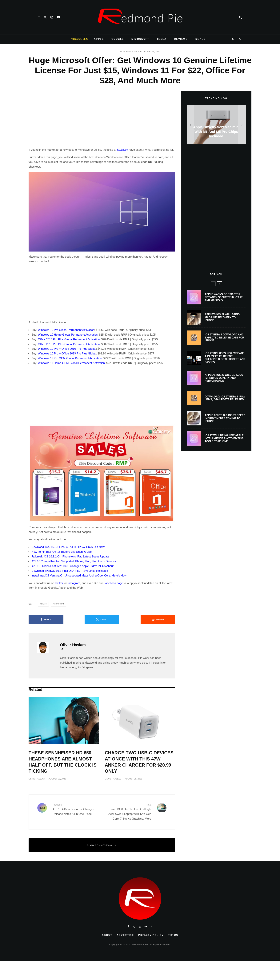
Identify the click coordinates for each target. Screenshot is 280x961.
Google (117, 39)
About (107, 935)
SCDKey (122, 149)
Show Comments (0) (100, 845)
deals (44, 604)
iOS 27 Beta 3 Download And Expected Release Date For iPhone (224, 337)
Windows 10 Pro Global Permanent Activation (66, 329)
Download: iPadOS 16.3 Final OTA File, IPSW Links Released (69, 570)
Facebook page (113, 583)
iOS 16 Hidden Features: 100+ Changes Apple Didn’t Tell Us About (72, 566)
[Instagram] (52, 17)
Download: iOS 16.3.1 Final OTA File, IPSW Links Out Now (68, 547)
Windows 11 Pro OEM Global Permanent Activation (70, 358)
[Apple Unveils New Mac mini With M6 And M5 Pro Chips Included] (216, 124)
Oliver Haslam (128, 51)
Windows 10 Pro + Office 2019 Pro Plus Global (67, 353)
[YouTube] (58, 17)
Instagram (74, 583)
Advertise (125, 935)
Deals (200, 39)
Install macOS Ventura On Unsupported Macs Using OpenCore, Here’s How (78, 575)
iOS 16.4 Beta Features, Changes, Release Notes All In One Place (74, 809)
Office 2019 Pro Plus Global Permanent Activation (69, 344)
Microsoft (140, 39)
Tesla (161, 39)
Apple (99, 39)
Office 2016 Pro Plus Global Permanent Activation (69, 339)
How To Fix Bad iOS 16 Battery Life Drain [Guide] (61, 551)
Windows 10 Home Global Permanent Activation (68, 334)
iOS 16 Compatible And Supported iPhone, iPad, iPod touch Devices (73, 561)
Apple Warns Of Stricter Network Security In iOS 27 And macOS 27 (223, 297)
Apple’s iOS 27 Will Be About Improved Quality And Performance (225, 377)
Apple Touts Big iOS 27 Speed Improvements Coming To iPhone (225, 418)
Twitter (59, 583)
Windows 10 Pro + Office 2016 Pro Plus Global (67, 348)
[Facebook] (39, 17)
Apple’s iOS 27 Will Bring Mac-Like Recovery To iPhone (222, 317)
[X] (45, 17)
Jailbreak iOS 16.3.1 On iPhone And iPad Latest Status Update (70, 556)
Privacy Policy (151, 935)
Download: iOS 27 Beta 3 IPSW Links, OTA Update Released (225, 398)
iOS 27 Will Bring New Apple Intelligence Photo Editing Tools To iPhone (224, 438)
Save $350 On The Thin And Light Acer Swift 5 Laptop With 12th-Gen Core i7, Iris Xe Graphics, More (129, 811)
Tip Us (173, 935)
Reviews (181, 39)
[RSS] (233, 39)
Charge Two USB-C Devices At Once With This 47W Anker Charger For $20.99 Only (139, 762)
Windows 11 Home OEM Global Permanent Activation (71, 363)
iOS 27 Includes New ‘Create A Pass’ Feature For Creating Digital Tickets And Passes (225, 358)
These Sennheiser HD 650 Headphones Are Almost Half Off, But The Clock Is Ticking (63, 762)
